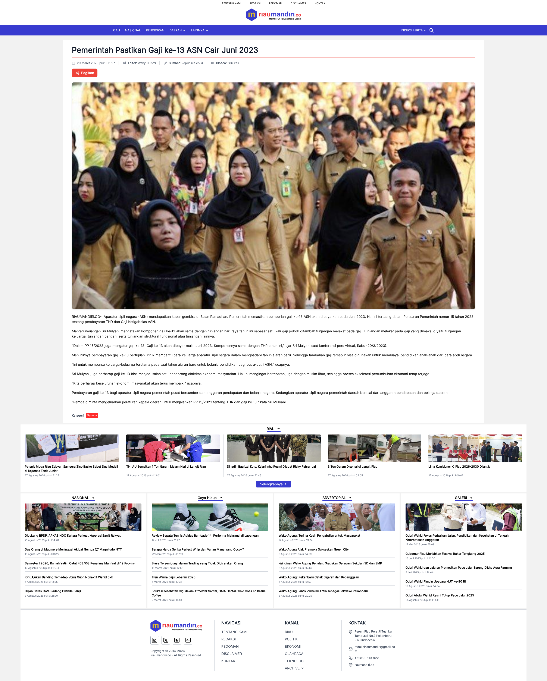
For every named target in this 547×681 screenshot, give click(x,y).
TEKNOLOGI (294, 661)
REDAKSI (255, 2)
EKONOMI (293, 646)
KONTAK (320, 2)
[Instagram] (154, 640)
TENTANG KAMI (231, 2)
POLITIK (291, 639)
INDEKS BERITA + (413, 30)
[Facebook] (177, 640)
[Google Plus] (188, 640)
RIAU (116, 30)
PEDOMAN (275, 2)
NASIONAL (133, 30)
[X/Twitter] (166, 640)
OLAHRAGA (294, 654)
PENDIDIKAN (155, 30)
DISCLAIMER (298, 2)
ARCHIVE (292, 668)
